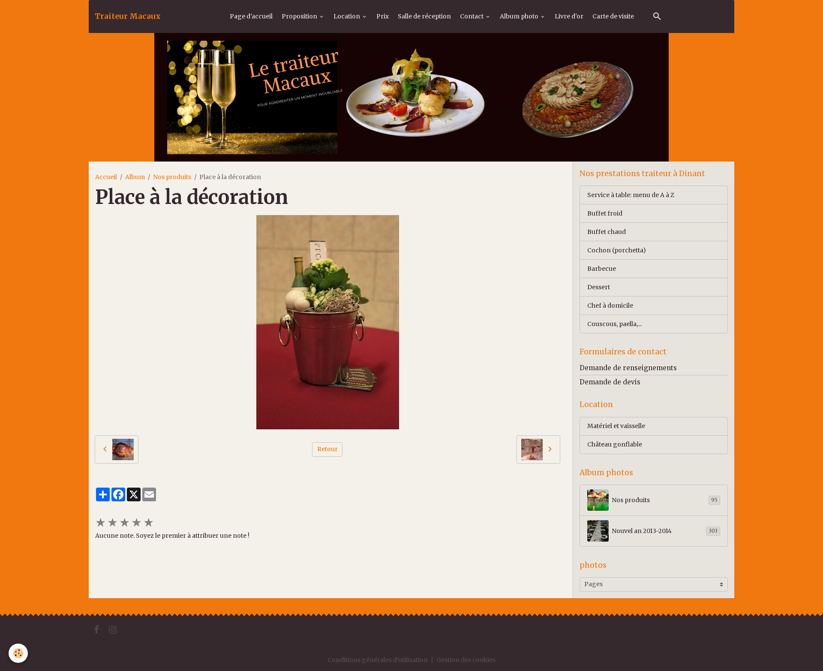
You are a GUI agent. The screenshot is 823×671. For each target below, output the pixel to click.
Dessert (598, 287)
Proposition (300, 16)
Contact (472, 16)
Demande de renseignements (628, 368)
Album (135, 177)
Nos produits (172, 177)
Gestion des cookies (466, 660)
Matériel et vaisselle (616, 426)
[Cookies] (18, 653)
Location (347, 16)
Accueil (106, 177)
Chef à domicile (610, 305)
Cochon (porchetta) (616, 250)
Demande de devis (610, 382)
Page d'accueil (251, 16)
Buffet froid (604, 213)
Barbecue (601, 269)
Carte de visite (613, 16)
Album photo (520, 16)
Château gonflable (614, 444)
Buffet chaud (606, 232)
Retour (327, 449)
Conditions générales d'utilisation (377, 660)
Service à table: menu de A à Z (630, 195)
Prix (382, 16)
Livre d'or (569, 16)
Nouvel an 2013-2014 (665, 531)
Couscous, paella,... (614, 324)
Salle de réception (424, 16)
